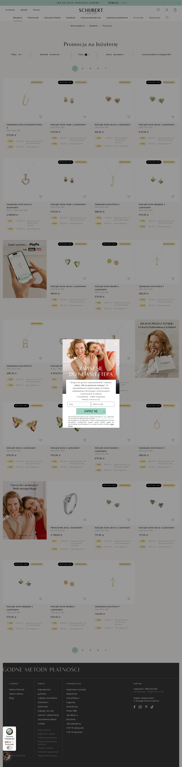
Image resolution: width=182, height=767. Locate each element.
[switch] (9, 747)
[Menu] (14, 728)
